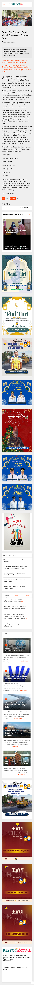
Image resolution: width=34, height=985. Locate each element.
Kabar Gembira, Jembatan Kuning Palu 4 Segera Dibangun (15, 733)
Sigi (7, 28)
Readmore (24, 662)
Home (3, 28)
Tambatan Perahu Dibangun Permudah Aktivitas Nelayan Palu (16, 704)
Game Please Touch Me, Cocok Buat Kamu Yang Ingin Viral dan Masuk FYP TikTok (16, 676)
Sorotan (11, 28)
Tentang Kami (22, 967)
